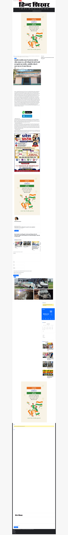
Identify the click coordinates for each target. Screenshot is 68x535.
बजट (14, 444)
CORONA (15, 432)
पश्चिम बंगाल (15, 495)
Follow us (16, 424)
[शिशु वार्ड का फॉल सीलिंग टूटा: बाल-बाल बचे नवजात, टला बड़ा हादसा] (48, 364)
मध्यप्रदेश (14, 497)
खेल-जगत (15, 441)
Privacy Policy (14, 531)
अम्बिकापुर (15, 481)
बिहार (14, 496)
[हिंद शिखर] (34, 4)
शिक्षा (14, 506)
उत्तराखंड (14, 439)
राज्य (14, 449)
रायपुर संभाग (15, 474)
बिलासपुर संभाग (15, 466)
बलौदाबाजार (15, 477)
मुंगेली (14, 470)
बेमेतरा (14, 456)
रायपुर (14, 479)
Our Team (14, 532)
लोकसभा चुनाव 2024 (16, 504)
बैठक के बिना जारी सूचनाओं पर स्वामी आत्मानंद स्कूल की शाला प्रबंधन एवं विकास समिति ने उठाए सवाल (50, 377)
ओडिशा (14, 451)
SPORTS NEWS (15, 442)
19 (47, 328)
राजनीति (14, 448)
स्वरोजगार (14, 511)
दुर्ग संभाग (14, 453)
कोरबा (14, 467)
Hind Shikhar (23, 529)
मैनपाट (14, 487)
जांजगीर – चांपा (15, 468)
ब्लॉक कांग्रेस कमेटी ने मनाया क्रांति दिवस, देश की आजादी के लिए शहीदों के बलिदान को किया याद (50, 359)
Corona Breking (15, 433)
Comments (44, 337)
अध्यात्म (14, 435)
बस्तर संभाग (15, 458)
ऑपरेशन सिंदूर (15, 440)
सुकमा (14, 465)
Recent (43, 336)
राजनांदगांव (15, 457)
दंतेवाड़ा (14, 460)
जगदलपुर (14, 459)
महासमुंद (14, 478)
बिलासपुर (14, 469)
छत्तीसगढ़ (14, 452)
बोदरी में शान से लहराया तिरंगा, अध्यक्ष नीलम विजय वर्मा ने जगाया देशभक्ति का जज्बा (50, 350)
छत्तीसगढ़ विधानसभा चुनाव (16, 443)
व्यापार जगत (15, 505)
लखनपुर (15, 58)
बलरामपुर (14, 486)
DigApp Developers (32, 529)
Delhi (14, 434)
